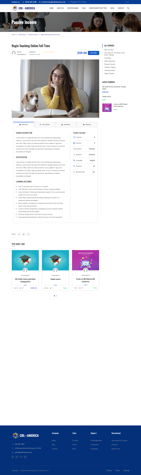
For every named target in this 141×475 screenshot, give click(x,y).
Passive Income (33, 34)
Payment (115, 445)
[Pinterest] (28, 234)
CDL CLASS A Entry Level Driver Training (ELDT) (25, 280)
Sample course (55, 279)
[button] (54, 295)
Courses (75, 440)
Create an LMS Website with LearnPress (85, 280)
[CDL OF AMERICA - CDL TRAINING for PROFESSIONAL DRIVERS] (30, 8)
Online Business (109, 61)
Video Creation (109, 73)
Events (98, 8)
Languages (94, 449)
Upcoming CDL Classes (119, 440)
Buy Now (94, 53)
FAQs (84, 8)
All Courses (21, 34)
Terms (117, 470)
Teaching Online (109, 70)
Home (51, 8)
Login (127, 2)
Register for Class (78, 2)
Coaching (107, 58)
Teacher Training (110, 67)
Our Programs (72, 8)
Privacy (109, 470)
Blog (112, 8)
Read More (25, 260)
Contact (121, 8)
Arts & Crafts (108, 50)
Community (94, 445)
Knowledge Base (96, 440)
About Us (60, 8)
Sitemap (126, 470)
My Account (116, 449)
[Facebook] (19, 234)
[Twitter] (23, 234)
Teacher (19, 52)
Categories (32, 52)
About (54, 440)
